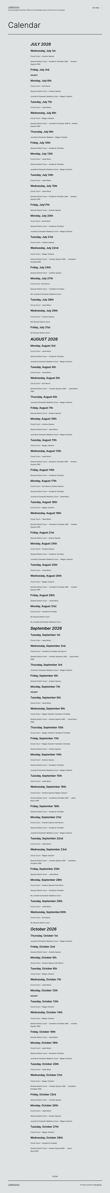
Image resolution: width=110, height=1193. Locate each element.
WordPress (98, 1185)
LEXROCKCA (13, 7)
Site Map (95, 8)
